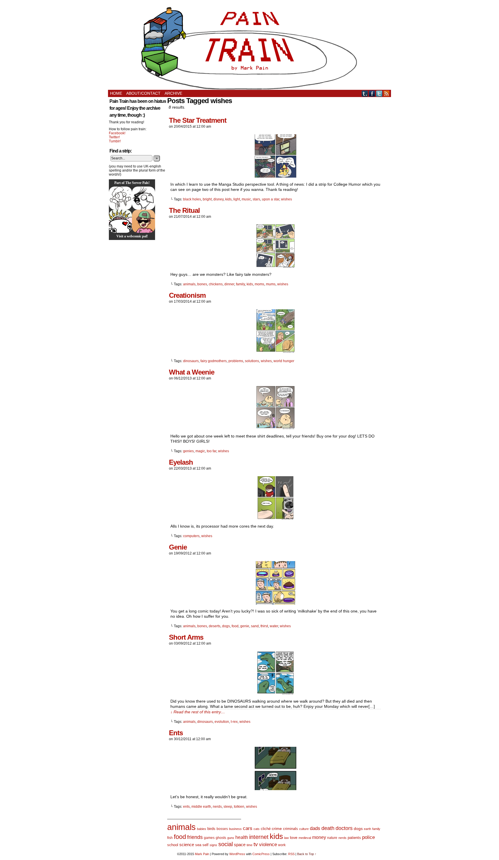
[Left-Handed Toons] (120, 198)
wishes (286, 199)
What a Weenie (191, 372)
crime (277, 828)
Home (116, 93)
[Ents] (275, 788)
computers (191, 536)
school (172, 845)
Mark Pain (202, 854)
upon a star (270, 199)
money (319, 837)
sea (198, 845)
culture (304, 829)
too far (211, 451)
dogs (226, 626)
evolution (222, 722)
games (209, 838)
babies (201, 829)
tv (256, 844)
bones (202, 284)
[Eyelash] (275, 518)
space (239, 844)
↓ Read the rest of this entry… (197, 712)
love (293, 837)
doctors (344, 828)
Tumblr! (115, 141)
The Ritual (184, 210)
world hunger (283, 361)
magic (200, 451)
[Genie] (275, 603)
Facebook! (117, 133)
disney (218, 199)
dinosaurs (191, 361)
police (368, 837)
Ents (176, 733)
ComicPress (261, 854)
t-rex (234, 722)
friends (195, 837)
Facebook (372, 93)
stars (256, 199)
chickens (216, 284)
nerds (217, 807)
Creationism (187, 295)
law (286, 837)
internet (259, 837)
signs (213, 845)
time (249, 845)
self (205, 845)
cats (257, 829)
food (235, 626)
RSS (386, 93)
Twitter (379, 93)
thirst (264, 626)
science (186, 844)
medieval (305, 837)
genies (188, 451)
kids (228, 199)
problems (235, 361)
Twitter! (114, 137)
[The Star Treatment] (275, 176)
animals (189, 284)
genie (244, 626)
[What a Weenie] (275, 428)
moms (259, 284)
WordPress (237, 854)
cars (247, 828)
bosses (222, 829)
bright (207, 199)
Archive (173, 93)
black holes (192, 199)
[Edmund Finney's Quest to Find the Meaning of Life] (143, 198)
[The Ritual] (275, 266)
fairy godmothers (213, 361)
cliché (266, 829)
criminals (290, 829)
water (274, 626)
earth (367, 829)
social (225, 844)
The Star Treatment (197, 120)
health (241, 837)
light (236, 199)
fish (170, 838)
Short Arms (186, 637)
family (240, 284)
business (235, 829)
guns (230, 837)
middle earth (201, 807)
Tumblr (364, 93)
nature (332, 838)
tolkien (239, 807)
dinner (229, 284)
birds (211, 829)
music (246, 199)
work (282, 845)
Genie (178, 547)
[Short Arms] (275, 693)
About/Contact (143, 93)
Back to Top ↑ (306, 854)
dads (315, 828)
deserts (214, 626)
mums (270, 284)
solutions (252, 361)
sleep (228, 807)
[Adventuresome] (143, 221)
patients (354, 838)
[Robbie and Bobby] (120, 221)
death (327, 828)
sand (255, 626)
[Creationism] (275, 351)
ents (186, 807)
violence (268, 844)
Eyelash (181, 462)
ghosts (221, 838)
